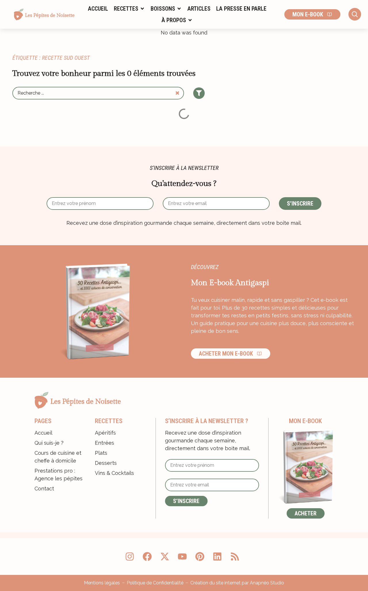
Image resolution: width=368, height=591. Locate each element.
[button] (129, 8)
